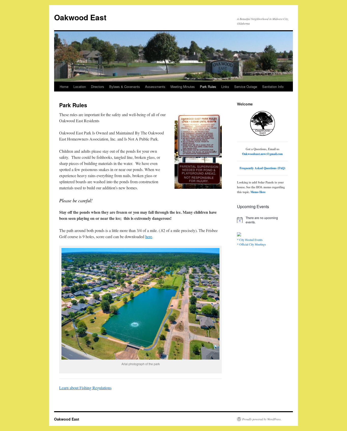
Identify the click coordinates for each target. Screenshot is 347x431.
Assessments (155, 86)
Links (225, 86)
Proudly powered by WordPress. (261, 419)
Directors (97, 86)
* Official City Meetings (251, 244)
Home (64, 86)
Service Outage (245, 86)
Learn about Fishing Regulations (85, 387)
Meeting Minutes (182, 86)
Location (79, 86)
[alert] (262, 220)
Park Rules (208, 86)
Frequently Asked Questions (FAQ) (262, 168)
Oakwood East (80, 17)
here (148, 236)
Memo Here (257, 192)
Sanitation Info (272, 86)
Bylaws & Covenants (124, 86)
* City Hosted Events (250, 240)
